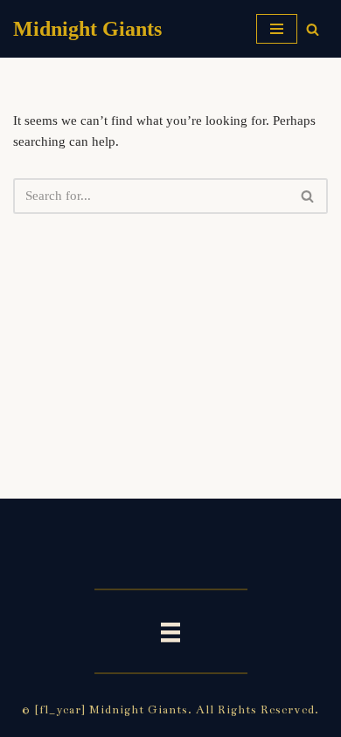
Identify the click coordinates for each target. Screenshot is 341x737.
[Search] (312, 29)
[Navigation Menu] (276, 29)
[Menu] (170, 631)
